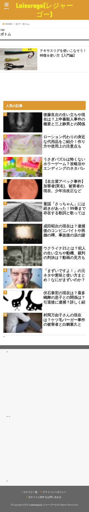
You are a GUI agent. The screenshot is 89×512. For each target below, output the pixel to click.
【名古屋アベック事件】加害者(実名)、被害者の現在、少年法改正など (64, 186)
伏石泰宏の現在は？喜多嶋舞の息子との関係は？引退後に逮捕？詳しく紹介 (64, 297)
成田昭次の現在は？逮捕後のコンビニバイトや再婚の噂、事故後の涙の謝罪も (64, 231)
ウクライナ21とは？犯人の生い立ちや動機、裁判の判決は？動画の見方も (64, 252)
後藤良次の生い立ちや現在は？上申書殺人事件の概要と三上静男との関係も (64, 119)
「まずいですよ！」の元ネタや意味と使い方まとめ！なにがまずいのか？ (64, 275)
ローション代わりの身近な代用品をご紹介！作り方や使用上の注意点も (64, 141)
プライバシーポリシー (54, 492)
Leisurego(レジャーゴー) (44, 9)
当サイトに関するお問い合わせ (44, 497)
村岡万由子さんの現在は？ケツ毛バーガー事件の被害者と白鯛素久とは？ (64, 320)
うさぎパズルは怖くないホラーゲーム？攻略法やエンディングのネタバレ (64, 163)
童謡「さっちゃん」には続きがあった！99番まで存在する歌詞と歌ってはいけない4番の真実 (64, 208)
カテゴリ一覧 (30, 492)
